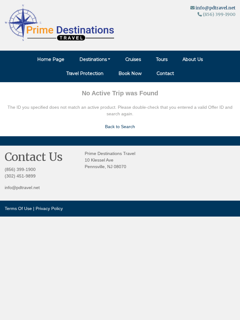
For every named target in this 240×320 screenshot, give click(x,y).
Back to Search (120, 126)
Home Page (50, 59)
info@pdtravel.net (215, 8)
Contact (165, 73)
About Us (192, 59)
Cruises (133, 59)
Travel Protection (84, 73)
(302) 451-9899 (20, 175)
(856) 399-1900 (20, 169)
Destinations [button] (93, 59)
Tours (162, 59)
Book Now (130, 73)
